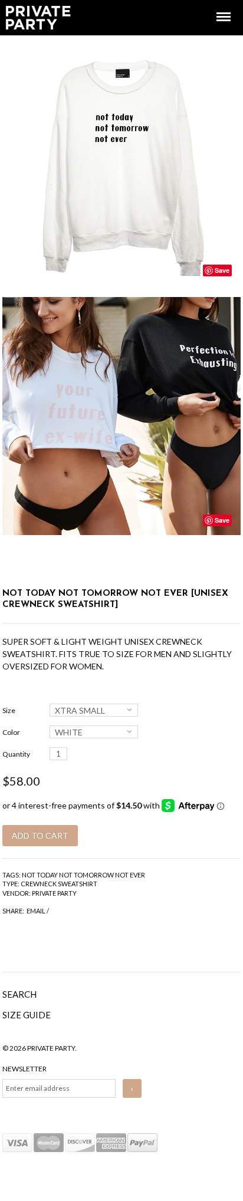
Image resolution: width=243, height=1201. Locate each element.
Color (11, 732)
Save (222, 270)
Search (19, 994)
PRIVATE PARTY (54, 893)
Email (36, 911)
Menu (215, 6)
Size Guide (26, 1014)
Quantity (16, 754)
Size (8, 710)
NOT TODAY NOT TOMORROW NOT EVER (83, 875)
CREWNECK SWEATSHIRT (59, 883)
